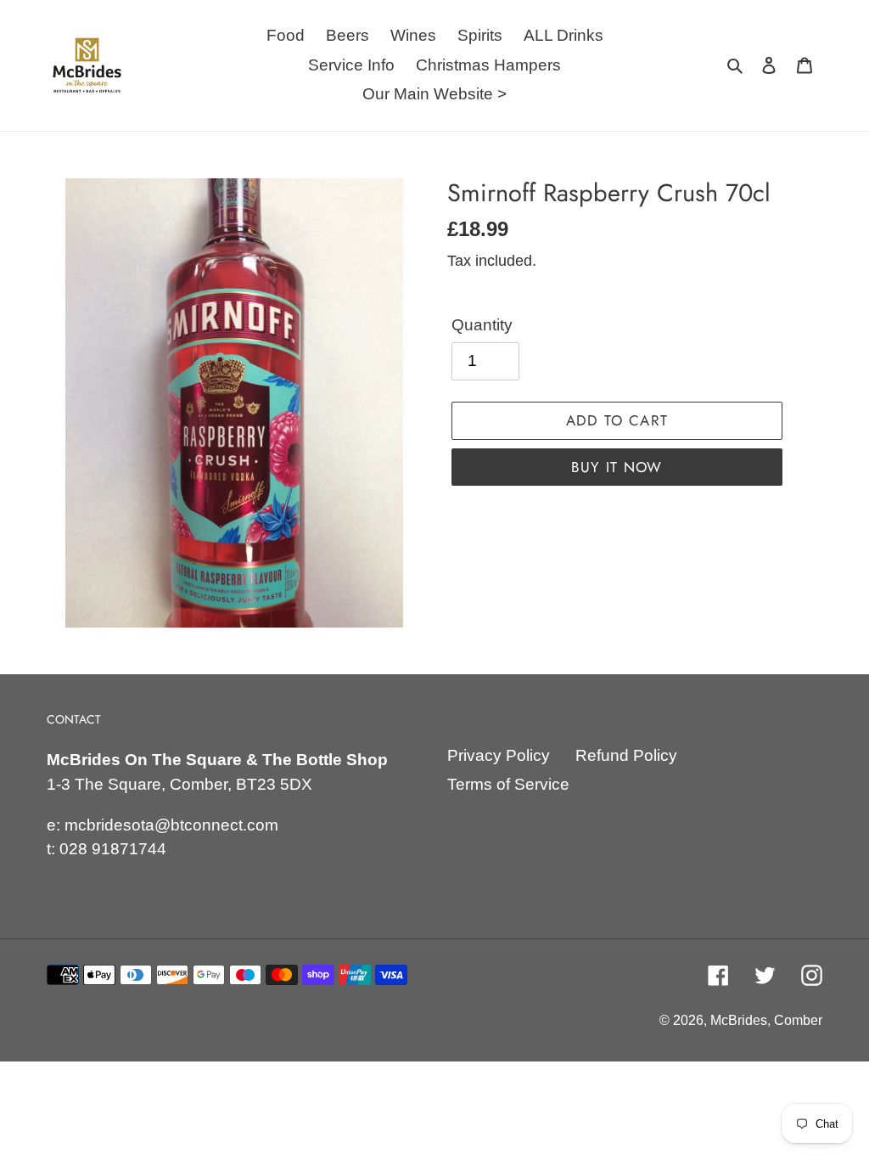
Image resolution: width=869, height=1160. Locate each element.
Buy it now (617, 467)
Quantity (482, 325)
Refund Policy (626, 755)
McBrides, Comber (766, 1020)
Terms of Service (508, 784)
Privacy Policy (498, 755)
